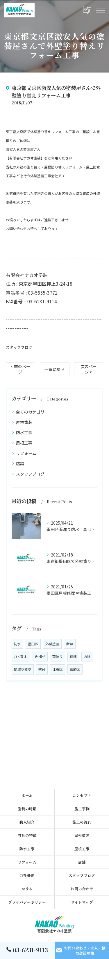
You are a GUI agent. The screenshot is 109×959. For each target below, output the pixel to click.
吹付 (41, 669)
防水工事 (24, 432)
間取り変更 (22, 669)
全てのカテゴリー (32, 412)
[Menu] (100, 10)
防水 (17, 643)
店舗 (20, 463)
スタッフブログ (19, 347)
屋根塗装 (24, 422)
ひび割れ (21, 656)
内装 (87, 656)
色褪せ (40, 656)
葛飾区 (75, 669)
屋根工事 (24, 443)
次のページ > (89, 369)
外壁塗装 (52, 643)
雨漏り (57, 656)
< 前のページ (20, 369)
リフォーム (26, 453)
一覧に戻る (54, 369)
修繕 (73, 656)
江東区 (57, 669)
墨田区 (33, 643)
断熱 (69, 643)
